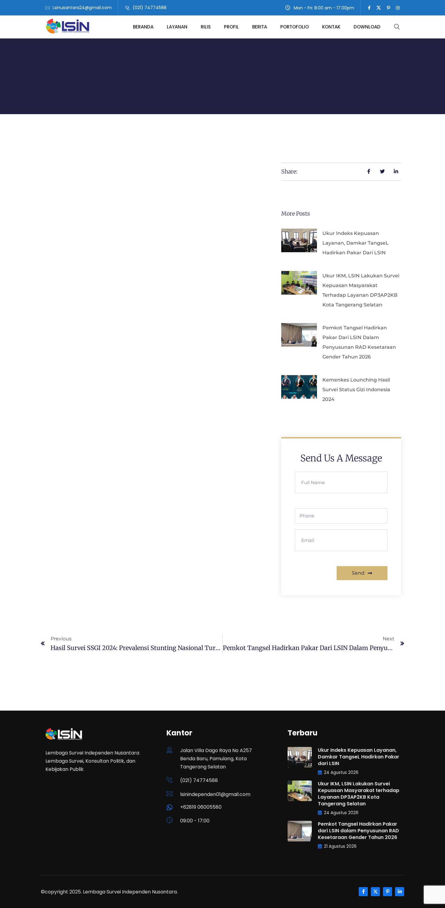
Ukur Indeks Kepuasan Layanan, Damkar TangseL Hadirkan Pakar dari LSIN (355, 243)
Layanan (177, 27)
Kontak (331, 27)
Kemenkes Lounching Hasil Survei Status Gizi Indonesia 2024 (356, 389)
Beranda (143, 27)
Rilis (206, 27)
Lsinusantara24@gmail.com (82, 8)
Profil (231, 27)
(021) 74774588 (149, 8)
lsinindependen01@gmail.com (215, 794)
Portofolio (294, 27)
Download (367, 27)
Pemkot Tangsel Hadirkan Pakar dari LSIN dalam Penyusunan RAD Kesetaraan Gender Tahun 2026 (358, 831)
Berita (259, 27)
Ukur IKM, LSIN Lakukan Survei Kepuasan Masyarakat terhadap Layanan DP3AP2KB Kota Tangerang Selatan (358, 793)
